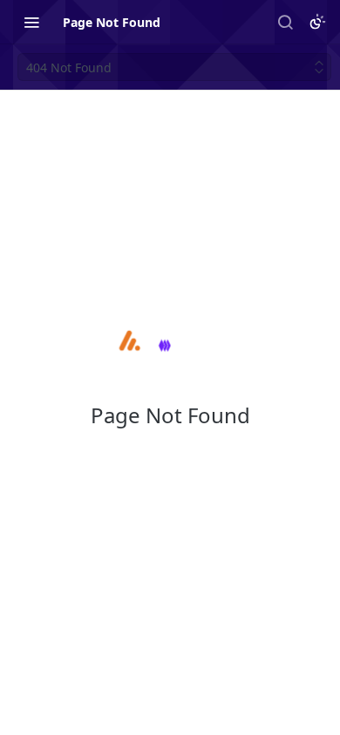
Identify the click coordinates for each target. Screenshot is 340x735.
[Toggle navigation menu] (31, 22)
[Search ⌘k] (285, 22)
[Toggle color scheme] (317, 22)
